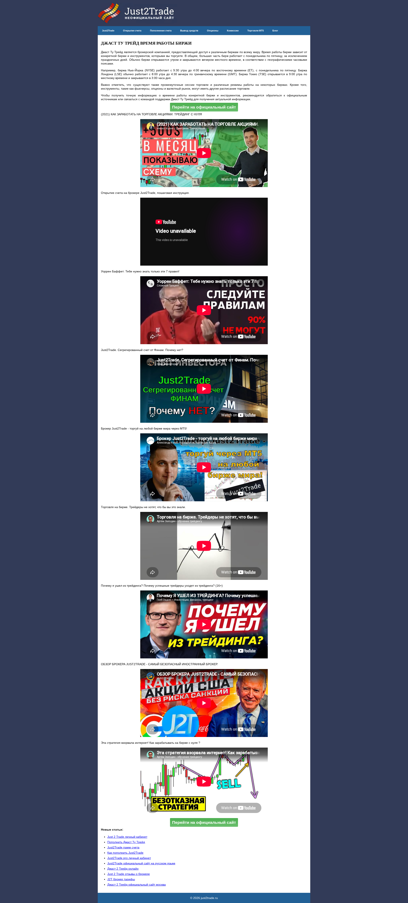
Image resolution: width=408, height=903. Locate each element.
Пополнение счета (160, 30)
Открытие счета (132, 30)
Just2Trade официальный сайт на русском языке (141, 863)
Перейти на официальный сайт (204, 107)
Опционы (212, 30)
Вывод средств (189, 30)
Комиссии (233, 30)
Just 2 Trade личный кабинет (127, 836)
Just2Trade (108, 30)
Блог (275, 30)
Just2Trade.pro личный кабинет (129, 858)
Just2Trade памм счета (123, 847)
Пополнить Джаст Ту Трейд (126, 842)
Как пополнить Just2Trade (125, 852)
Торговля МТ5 (255, 30)
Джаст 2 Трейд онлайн (123, 868)
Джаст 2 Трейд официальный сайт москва (136, 884)
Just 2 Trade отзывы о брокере (128, 874)
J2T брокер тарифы (121, 879)
